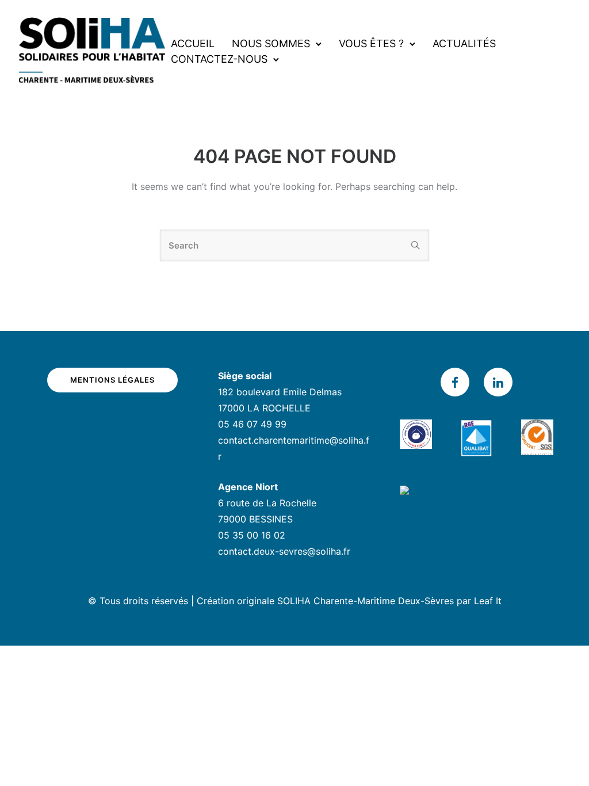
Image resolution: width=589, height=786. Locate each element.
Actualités (464, 43)
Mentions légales (112, 379)
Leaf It (488, 600)
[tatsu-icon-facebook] (458, 382)
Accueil (193, 43)
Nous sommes (271, 43)
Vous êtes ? (371, 43)
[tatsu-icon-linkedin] (498, 382)
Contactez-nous (219, 59)
